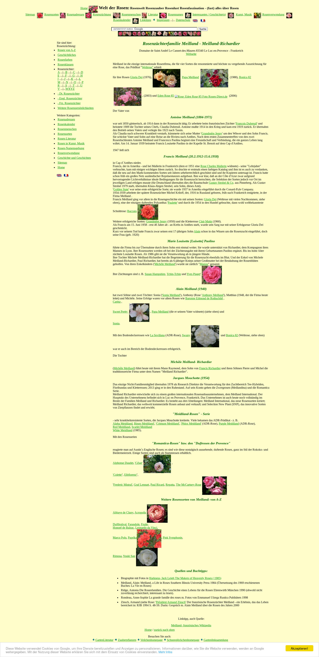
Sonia (116, 323)
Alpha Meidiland (123, 423)
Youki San (129, 556)
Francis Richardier (210, 368)
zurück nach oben (164, 629)
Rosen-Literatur (67, 138)
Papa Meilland (190, 77)
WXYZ (70, 88)
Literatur (153, 14)
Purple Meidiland (229, 423)
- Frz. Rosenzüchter (69, 103)
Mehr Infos (165, 652)
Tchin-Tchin (174, 274)
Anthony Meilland (212, 295)
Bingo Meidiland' (144, 423)
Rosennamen (175, 14)
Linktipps (145, 20)
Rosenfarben (65, 59)
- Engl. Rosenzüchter (70, 98)
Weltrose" (147, 67)
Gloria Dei (136, 77)
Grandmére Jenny (211, 133)
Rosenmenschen (131, 14)
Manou (204, 264)
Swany (186, 335)
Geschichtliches (67, 54)
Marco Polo (119, 537)
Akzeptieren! (299, 648)
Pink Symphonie (172, 537)
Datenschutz (183, 20)
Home (84, 8)
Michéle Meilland (165, 264)
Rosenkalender (122, 20)
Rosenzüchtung (102, 14)
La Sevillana (157, 335)
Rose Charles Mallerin (213, 166)
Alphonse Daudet (123, 462)
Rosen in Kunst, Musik (71, 143)
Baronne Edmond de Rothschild (204, 298)
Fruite (144, 524)
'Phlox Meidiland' (191, 423)
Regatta (170, 484)
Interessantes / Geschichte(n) (209, 14)
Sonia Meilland (171, 295)
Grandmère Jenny (156, 221)
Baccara (132, 211)
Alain (197, 231)
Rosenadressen (75, 14)
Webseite (191, 54)
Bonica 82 (245, 77)
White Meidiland (122, 430)
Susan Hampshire (155, 274)
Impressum (163, 20)
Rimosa (117, 556)
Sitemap (30, 14)
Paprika (132, 537)
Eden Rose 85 (165, 95)
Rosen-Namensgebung (71, 148)
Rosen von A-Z (67, 50)
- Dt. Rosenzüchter (69, 93)
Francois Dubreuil (246, 123)
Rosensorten (51, 14)
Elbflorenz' (130, 474)
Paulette (172, 202)
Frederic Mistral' (122, 484)
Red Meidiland (121, 426)
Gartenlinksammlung (216, 640)
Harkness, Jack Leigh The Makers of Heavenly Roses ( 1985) (185, 578)
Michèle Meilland (124, 368)
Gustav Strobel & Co (221, 182)
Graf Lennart (141, 484)
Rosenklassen (65, 64)
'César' (139, 462)
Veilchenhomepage (151, 640)
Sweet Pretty (120, 311)
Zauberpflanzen (127, 640)
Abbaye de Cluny (123, 512)
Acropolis (140, 512)
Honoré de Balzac (123, 527)
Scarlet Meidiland (142, 426)
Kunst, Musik (244, 14)
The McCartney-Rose (188, 484)
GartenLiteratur (104, 640)
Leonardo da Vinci (146, 527)
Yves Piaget (193, 274)
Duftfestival (119, 524)
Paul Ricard (157, 484)
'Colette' (117, 474)
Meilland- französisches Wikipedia (191, 625)
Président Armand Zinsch (171, 602)
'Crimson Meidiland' (167, 423)
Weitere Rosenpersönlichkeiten (76, 108)
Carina (117, 301)
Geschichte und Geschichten (74, 157)
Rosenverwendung (273, 14)
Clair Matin (205, 221)
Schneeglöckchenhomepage (183, 640)
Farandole (134, 524)
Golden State (120, 189)
